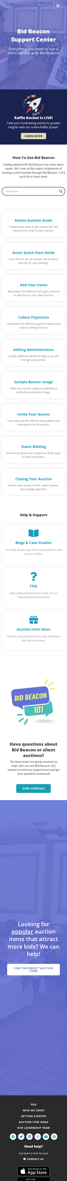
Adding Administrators (33, 349)
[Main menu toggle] (58, 6)
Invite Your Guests (33, 414)
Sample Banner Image (33, 381)
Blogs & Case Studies (33, 542)
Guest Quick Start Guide (33, 252)
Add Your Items (33, 284)
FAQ (33, 585)
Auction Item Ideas (33, 629)
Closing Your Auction (33, 478)
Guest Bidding (33, 446)
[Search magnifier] (60, 191)
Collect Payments (33, 317)
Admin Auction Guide (33, 220)
